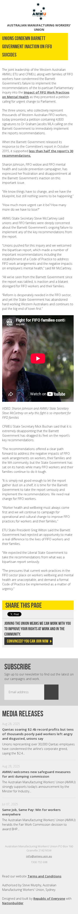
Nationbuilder (12, 903)
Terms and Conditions (44, 876)
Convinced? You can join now (27, 641)
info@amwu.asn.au (39, 856)
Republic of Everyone (49, 898)
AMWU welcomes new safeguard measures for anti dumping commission (36, 774)
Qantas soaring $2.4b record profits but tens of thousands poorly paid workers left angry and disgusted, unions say (38, 734)
